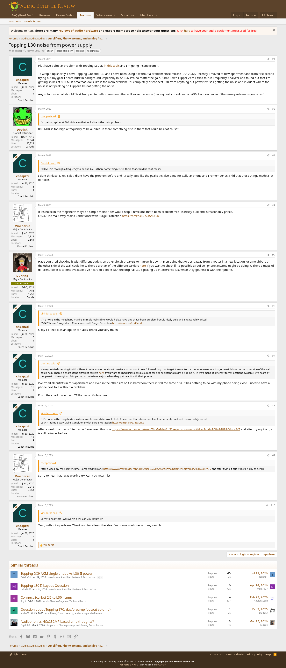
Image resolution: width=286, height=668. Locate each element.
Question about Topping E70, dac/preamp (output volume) (66, 609)
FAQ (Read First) (22, 15)
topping (80, 50)
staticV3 (263, 612)
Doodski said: (48, 163)
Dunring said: (48, 363)
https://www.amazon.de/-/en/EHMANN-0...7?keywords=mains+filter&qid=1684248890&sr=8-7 (176, 429)
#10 (273, 505)
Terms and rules (235, 654)
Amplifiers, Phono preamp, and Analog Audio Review (73, 613)
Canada (30, 146)
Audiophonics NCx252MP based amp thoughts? (57, 621)
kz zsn (49, 50)
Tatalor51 (26, 577)
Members (146, 15)
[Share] (268, 59)
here (187, 30)
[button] (115, 15)
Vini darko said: (49, 313)
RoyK (23, 601)
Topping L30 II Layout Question (45, 585)
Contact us (216, 654)
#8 (273, 405)
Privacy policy (254, 654)
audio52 (25, 613)
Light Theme (19, 654)
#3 (273, 155)
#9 (273, 455)
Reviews (44, 15)
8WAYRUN (161, 664)
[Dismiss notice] (273, 31)
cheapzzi (17, 50)
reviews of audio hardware (79, 30)
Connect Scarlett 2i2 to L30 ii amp (46, 597)
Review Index (65, 15)
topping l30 (93, 50)
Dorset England (25, 246)
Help (268, 654)
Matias (264, 624)
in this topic (111, 65)
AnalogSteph (261, 600)
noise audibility (64, 50)
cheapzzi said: (48, 116)
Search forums (32, 21)
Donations (127, 15)
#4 (273, 205)
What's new (104, 15)
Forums (85, 15)
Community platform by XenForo (122, 661)
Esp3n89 (25, 625)
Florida (30, 297)
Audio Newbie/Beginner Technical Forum (65, 601)
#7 (273, 355)
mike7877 (26, 589)
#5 (273, 255)
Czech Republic (26, 100)
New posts (15, 21)
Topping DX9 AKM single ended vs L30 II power (57, 573)
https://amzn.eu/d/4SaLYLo (140, 216)
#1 (273, 59)
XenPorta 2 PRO (128, 664)
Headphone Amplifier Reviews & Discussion (71, 577)
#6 (273, 306)
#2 (273, 108)
